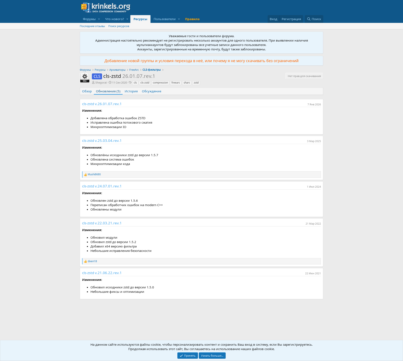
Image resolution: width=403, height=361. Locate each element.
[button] (99, 19)
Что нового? (114, 19)
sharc (187, 82)
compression (160, 82)
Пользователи (165, 19)
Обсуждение (151, 91)
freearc (175, 82)
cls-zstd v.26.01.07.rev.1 (102, 103)
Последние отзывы (92, 26)
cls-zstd (144, 82)
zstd (196, 82)
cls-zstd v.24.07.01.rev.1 (102, 186)
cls (135, 82)
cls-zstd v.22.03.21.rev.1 (102, 223)
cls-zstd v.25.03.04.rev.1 (102, 140)
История (131, 91)
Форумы (89, 19)
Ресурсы (140, 19)
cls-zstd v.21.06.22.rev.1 (102, 272)
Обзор (87, 91)
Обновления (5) (108, 91)
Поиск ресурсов (118, 26)
